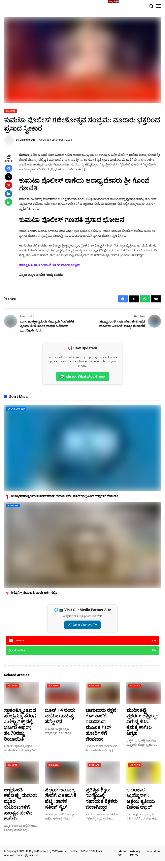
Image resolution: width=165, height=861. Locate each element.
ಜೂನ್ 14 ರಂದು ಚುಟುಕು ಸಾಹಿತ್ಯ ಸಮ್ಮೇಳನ (60, 716)
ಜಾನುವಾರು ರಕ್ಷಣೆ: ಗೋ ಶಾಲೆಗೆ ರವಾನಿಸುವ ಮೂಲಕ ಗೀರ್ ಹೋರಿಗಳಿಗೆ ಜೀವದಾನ (102, 724)
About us (122, 853)
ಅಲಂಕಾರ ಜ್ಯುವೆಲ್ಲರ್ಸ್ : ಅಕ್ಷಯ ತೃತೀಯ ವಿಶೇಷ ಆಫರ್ (140, 798)
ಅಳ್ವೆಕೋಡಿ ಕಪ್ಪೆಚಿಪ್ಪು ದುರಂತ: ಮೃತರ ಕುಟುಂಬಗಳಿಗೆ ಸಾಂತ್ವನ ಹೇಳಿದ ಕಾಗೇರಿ (20, 804)
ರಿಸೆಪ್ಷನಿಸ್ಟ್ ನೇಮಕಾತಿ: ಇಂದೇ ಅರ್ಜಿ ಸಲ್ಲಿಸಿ (34, 592)
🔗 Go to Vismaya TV (82, 624)
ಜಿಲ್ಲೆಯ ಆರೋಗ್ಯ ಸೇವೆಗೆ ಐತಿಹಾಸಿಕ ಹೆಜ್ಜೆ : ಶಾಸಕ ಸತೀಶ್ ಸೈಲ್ (60, 798)
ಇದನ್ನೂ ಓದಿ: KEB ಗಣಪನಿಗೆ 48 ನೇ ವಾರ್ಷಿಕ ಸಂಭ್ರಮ (49, 265)
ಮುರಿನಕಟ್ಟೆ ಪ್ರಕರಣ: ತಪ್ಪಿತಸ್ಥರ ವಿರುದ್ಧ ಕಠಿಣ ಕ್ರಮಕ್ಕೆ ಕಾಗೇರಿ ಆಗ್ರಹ (142, 721)
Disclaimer (154, 851)
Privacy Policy (135, 853)
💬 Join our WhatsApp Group (82, 376)
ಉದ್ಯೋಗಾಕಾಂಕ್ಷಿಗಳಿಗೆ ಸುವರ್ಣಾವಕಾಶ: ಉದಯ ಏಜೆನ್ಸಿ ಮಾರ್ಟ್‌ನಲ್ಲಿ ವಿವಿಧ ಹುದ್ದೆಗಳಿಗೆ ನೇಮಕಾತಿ (64, 496)
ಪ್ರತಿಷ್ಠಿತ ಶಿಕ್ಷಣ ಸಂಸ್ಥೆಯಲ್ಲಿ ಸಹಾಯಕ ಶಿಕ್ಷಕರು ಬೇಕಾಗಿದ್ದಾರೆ (102, 798)
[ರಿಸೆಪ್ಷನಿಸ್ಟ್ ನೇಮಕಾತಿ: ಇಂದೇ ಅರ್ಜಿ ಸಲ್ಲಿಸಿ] (82, 545)
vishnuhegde (27, 139)
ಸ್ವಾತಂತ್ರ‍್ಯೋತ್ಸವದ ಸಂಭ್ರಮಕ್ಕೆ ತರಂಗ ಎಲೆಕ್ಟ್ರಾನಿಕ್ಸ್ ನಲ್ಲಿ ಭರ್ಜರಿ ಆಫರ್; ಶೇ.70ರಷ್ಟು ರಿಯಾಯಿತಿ (20, 724)
